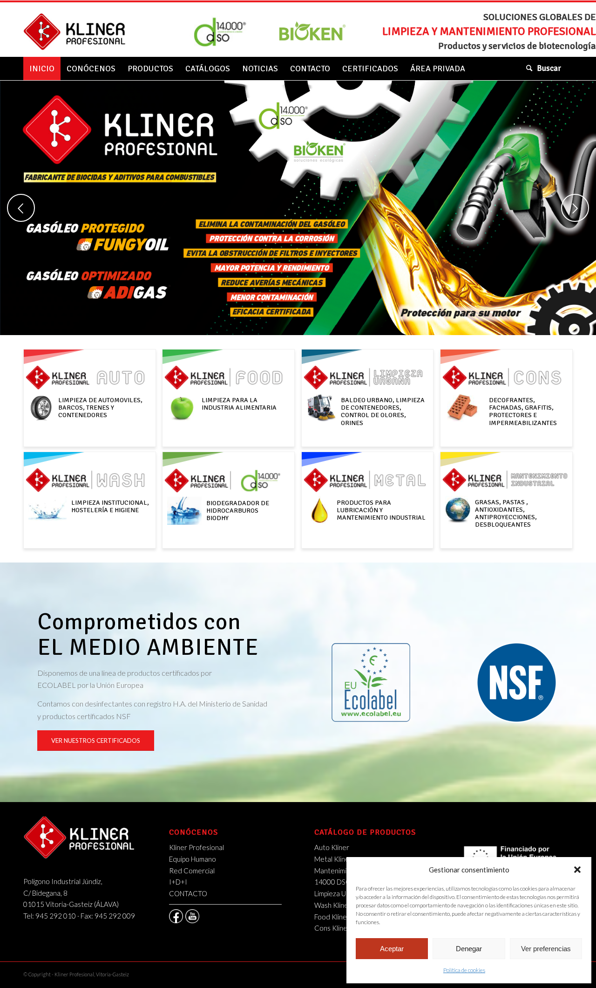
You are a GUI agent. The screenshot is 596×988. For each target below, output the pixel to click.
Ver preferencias (546, 949)
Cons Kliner (332, 928)
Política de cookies (464, 970)
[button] (577, 869)
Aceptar (392, 949)
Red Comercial (192, 870)
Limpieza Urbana (339, 893)
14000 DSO (332, 882)
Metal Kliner (333, 859)
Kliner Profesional (196, 847)
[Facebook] (176, 916)
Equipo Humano (192, 859)
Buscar (549, 68)
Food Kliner (332, 917)
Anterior (21, 208)
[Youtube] (192, 916)
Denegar (469, 949)
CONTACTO (188, 893)
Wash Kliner (332, 905)
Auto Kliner (331, 847)
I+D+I (178, 882)
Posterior (575, 208)
